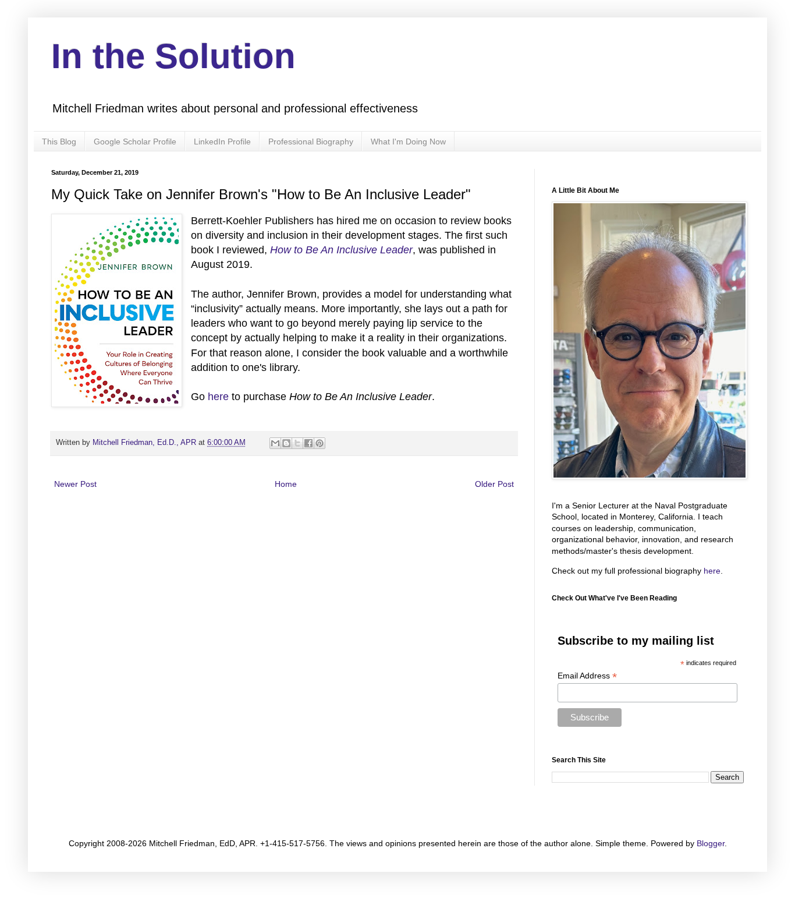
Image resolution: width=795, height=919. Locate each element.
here (218, 396)
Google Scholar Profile (135, 141)
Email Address (587, 675)
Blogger (711, 843)
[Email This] (275, 443)
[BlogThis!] (286, 443)
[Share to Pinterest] (319, 443)
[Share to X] (297, 443)
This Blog (59, 141)
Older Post (494, 484)
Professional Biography (310, 141)
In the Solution (173, 56)
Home (286, 484)
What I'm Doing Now (408, 141)
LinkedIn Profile (222, 141)
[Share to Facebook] (308, 443)
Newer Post (75, 484)
